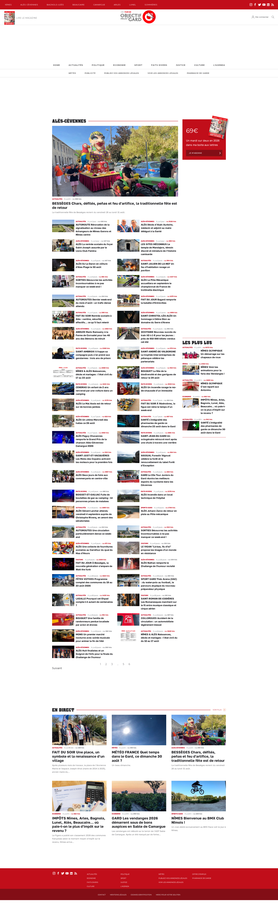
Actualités (76, 65)
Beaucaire (79, 5)
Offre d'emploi (199, 874)
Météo (72, 73)
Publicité (90, 73)
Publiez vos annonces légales (121, 73)
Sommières (151, 5)
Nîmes (8, 5)
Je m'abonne (195, 153)
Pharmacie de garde (198, 73)
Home (56, 65)
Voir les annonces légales (163, 73)
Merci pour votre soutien (168, 895)
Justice (180, 65)
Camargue (99, 5)
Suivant (57, 668)
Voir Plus (217, 710)
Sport (138, 65)
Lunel (132, 5)
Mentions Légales (118, 895)
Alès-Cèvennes (29, 5)
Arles (117, 5)
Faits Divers (159, 65)
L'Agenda (219, 65)
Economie (119, 65)
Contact (102, 895)
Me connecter (262, 17)
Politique (98, 65)
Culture (199, 65)
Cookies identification (141, 895)
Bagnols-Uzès (55, 5)
